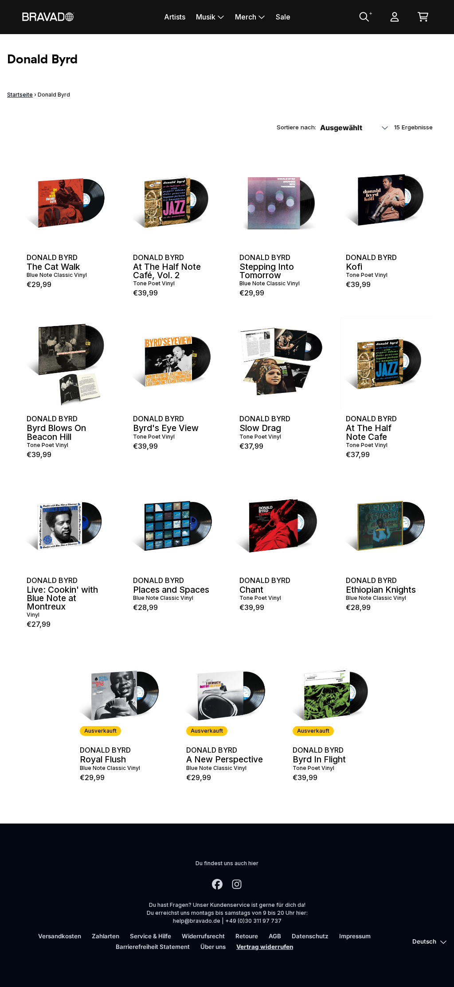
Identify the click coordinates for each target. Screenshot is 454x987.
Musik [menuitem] (205, 16)
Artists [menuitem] (174, 16)
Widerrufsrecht (203, 936)
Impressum (355, 936)
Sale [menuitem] (283, 16)
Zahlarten (105, 936)
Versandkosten (59, 936)
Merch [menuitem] (245, 16)
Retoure (246, 936)
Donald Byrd (52, 257)
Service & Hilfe (150, 936)
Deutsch (424, 941)
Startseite (20, 94)
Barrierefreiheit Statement (153, 946)
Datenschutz (310, 936)
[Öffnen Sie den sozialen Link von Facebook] (217, 884)
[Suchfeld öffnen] (363, 17)
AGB (275, 936)
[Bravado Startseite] (47, 17)
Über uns (213, 946)
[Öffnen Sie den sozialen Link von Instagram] (237, 884)
